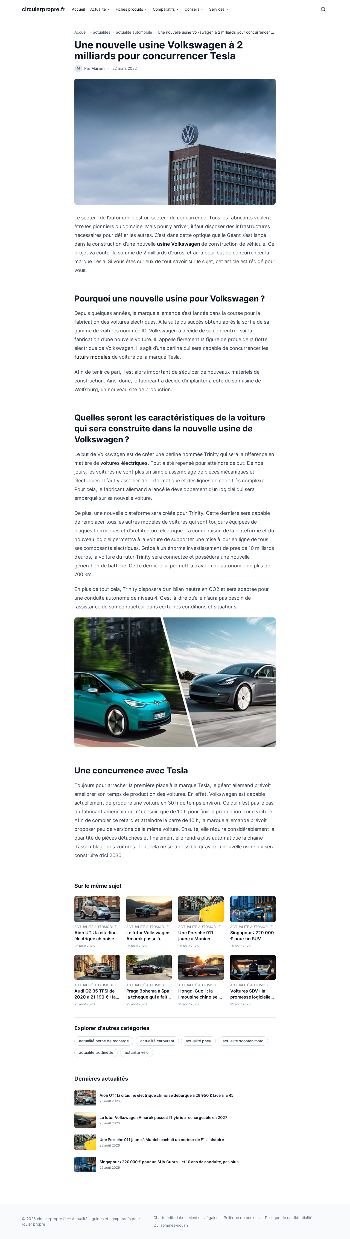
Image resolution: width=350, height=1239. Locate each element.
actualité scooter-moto (243, 1040)
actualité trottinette (96, 1052)
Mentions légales (203, 1217)
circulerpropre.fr (43, 9)
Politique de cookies (241, 1217)
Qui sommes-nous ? (170, 1225)
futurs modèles (92, 357)
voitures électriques (124, 463)
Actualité (98, 9)
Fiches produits (129, 9)
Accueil (78, 9)
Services (216, 9)
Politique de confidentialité (288, 1217)
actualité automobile (134, 32)
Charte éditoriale (168, 1217)
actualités (101, 32)
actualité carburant (157, 1040)
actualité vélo (136, 1052)
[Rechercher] (323, 9)
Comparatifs (164, 9)
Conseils (192, 9)
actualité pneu (198, 1040)
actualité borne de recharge (104, 1040)
